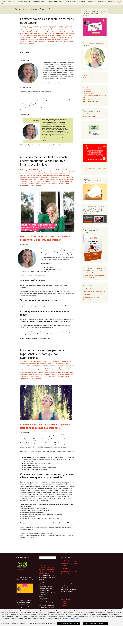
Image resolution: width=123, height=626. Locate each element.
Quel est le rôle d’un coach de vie (92, 300)
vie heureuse (30, 43)
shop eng (31, 41)
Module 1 (31, 37)
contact (41, 575)
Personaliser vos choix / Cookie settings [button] (45, 623)
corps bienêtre (111, 1)
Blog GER (54, 26)
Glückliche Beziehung (49, 31)
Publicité (32, 623)
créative (22, 30)
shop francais (39, 41)
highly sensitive (24, 35)
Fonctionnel (15, 623)
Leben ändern (29, 179)
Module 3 (43, 37)
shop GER (46, 41)
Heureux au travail (68, 33)
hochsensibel (33, 35)
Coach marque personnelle (91, 101)
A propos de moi (11, 1)
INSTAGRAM (65, 603)
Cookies (49, 567)
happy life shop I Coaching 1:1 (39, 1)
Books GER (28, 28)
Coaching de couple (88, 93)
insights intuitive (53, 1)
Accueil (3, 1)
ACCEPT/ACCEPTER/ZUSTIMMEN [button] (95, 623)
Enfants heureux (51, 30)
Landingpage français (61, 35)
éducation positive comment (91, 297)
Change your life (37, 28)
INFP (47, 35)
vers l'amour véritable (89, 116)
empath (44, 30)
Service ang (48, 39)
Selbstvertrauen (29, 39)
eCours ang (28, 30)
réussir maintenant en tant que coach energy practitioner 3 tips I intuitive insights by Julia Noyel (43, 161)
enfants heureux (102, 1)
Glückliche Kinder (61, 31)
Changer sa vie (47, 28)
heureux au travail (81, 1)
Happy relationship (57, 33)
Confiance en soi (57, 28)
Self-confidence (39, 39)
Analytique (23, 623)
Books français (24, 170)
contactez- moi (39, 523)
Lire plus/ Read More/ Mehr (70, 618)
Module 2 (37, 37)
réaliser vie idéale (70, 1)
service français (56, 39)
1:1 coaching (35, 26)
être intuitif (60, 30)
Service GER (65, 39)
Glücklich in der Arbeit (26, 31)
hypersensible (42, 35)
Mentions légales (43, 566)
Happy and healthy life (35, 33)
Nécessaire (6, 623)
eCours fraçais (37, 30)
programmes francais (26, 181)
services (22, 41)
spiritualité (23, 43)
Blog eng (42, 26)
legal (26, 37)
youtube (63, 601)
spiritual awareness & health (58, 41)
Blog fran (48, 26)
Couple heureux (66, 28)
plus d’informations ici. (53, 334)
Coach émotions (87, 88)
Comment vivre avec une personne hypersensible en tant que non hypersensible (42, 354)
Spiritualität (70, 41)
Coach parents (87, 99)
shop (26, 41)
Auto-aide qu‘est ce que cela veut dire (94, 291)
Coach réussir (87, 91)
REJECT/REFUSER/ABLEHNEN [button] (69, 623)
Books (59, 26)
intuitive (52, 35)
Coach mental (87, 89)
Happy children (47, 33)
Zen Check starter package (91, 288)
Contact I (61, 1)
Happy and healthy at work (27, 175)
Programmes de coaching (23, 1)
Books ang (65, 26)
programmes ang (59, 37)
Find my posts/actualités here (91, 78)
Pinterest (63, 605)
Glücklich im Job (68, 30)
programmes (50, 37)
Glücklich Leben (37, 31)
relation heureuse (91, 1)
